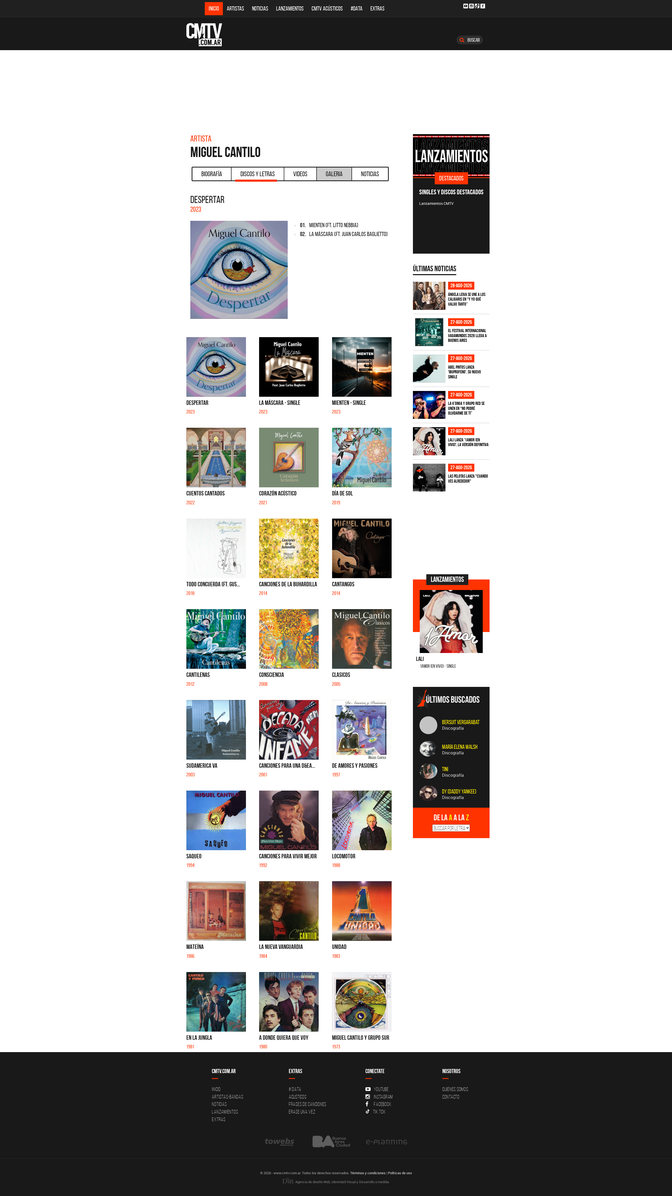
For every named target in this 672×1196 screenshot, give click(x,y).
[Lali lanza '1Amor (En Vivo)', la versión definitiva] (429, 441)
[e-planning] (387, 1141)
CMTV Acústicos (327, 8)
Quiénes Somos (455, 1089)
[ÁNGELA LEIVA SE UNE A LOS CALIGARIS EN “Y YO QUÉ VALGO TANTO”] (429, 296)
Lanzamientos (290, 8)
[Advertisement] (336, 89)
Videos (300, 173)
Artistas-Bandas (227, 1097)
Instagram (383, 1097)
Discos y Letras (257, 173)
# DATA (295, 1089)
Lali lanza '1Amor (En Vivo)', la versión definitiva (468, 442)
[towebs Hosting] (280, 1141)
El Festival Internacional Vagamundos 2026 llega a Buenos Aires (467, 335)
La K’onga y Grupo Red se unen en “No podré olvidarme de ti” (466, 408)
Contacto (451, 1097)
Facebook (382, 1104)
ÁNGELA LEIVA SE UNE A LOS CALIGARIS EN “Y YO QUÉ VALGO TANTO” (466, 299)
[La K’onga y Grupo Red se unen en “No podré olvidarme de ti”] (429, 405)
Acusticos (298, 1097)
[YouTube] (465, 6)
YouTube (381, 1089)
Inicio (214, 8)
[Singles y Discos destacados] (451, 155)
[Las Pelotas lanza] (429, 478)
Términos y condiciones (368, 1173)
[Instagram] (471, 6)
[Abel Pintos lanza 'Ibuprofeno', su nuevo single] (429, 368)
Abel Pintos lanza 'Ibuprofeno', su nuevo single (464, 372)
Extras (377, 8)
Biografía (211, 173)
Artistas (235, 8)
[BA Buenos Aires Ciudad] (331, 1141)
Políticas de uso (400, 1173)
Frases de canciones (307, 1104)
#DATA (357, 8)
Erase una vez (302, 1112)
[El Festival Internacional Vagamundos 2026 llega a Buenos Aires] (429, 332)
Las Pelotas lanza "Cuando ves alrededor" (468, 478)
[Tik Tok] (477, 6)
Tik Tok (379, 1112)
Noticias (260, 8)
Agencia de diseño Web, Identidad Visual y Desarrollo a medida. (342, 1181)
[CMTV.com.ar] (208, 34)
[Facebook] (482, 6)
